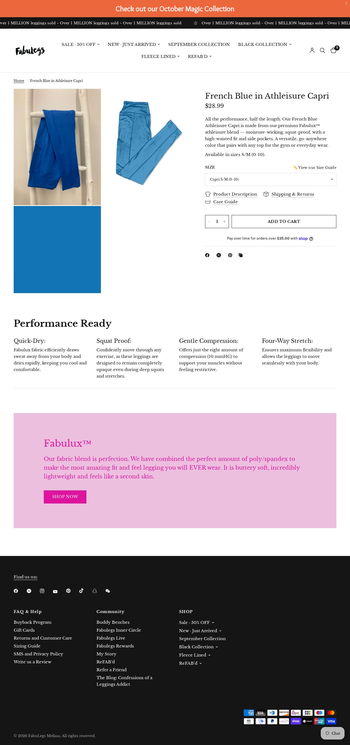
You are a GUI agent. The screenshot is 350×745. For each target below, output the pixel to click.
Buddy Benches (113, 622)
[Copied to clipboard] (241, 255)
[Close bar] (346, 3)
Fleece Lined (158, 56)
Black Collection (262, 44)
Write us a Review (32, 661)
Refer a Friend (112, 669)
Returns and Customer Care (43, 638)
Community (111, 612)
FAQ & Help (28, 612)
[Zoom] (89, 100)
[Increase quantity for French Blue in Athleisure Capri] (224, 221)
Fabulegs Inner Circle (119, 630)
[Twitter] (33, 591)
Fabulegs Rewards (115, 646)
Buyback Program (32, 622)
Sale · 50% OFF (78, 44)
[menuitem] (80, 45)
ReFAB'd (198, 56)
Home (19, 81)
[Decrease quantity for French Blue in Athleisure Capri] (209, 221)
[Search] (322, 50)
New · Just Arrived (132, 44)
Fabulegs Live (111, 638)
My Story (106, 653)
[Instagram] (46, 591)
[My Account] (312, 50)
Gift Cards (24, 630)
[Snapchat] (98, 591)
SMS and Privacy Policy (38, 653)
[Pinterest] (231, 255)
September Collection (199, 44)
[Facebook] (208, 255)
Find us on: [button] (25, 577)
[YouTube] (59, 591)
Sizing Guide (27, 646)
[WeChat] (112, 591)
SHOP (186, 612)
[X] (220, 255)
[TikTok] (85, 591)
